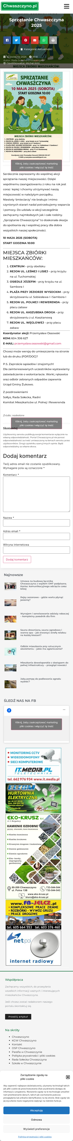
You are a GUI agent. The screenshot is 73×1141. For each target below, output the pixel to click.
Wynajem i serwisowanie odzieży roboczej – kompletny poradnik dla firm (44, 615)
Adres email (11, 531)
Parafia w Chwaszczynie (27, 1052)
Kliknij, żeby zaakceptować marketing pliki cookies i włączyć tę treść (36, 165)
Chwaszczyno (20, 1036)
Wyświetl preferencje (36, 1129)
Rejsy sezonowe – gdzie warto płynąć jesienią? (41, 598)
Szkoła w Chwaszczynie (26, 1063)
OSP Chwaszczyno (23, 1048)
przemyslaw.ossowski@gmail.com (37, 343)
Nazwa (8, 517)
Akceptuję (36, 1110)
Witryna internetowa (16, 544)
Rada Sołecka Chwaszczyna (29, 1059)
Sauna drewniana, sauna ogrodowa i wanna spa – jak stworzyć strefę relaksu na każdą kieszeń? (43, 632)
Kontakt (17, 1044)
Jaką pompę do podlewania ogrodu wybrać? (40, 680)
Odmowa (36, 1119)
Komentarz (11, 474)
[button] (68, 1077)
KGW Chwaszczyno (24, 1040)
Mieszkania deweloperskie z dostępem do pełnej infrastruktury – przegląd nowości (44, 664)
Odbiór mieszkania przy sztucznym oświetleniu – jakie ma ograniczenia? (41, 647)
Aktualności (45, 49)
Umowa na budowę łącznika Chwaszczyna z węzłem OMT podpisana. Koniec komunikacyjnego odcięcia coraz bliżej (43, 585)
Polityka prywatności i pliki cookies (35, 1136)
